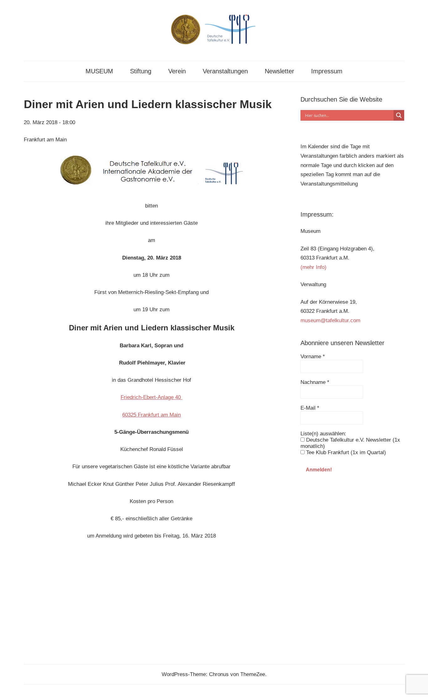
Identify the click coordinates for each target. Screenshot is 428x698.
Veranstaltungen (225, 71)
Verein (177, 71)
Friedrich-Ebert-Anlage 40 (151, 397)
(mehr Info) (313, 267)
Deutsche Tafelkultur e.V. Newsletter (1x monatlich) (350, 443)
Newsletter (279, 71)
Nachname (314, 382)
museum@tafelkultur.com (330, 320)
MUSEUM (99, 71)
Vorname (312, 356)
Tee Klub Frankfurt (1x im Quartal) (345, 452)
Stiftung (140, 71)
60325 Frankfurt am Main (151, 415)
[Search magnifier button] (399, 115)
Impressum (326, 71)
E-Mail (309, 408)
